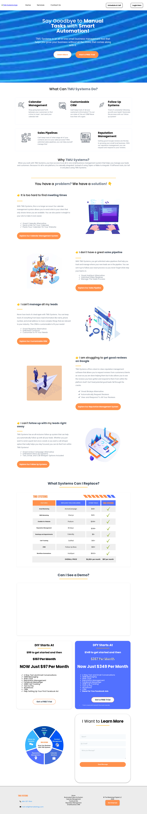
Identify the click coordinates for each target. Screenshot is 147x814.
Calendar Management (73, 799)
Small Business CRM (73, 804)
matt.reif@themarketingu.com (33, 807)
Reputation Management (74, 803)
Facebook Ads (73, 801)
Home (28, 5)
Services (40, 5)
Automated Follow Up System (73, 797)
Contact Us (56, 5)
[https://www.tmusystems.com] (11, 5)
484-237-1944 (27, 801)
